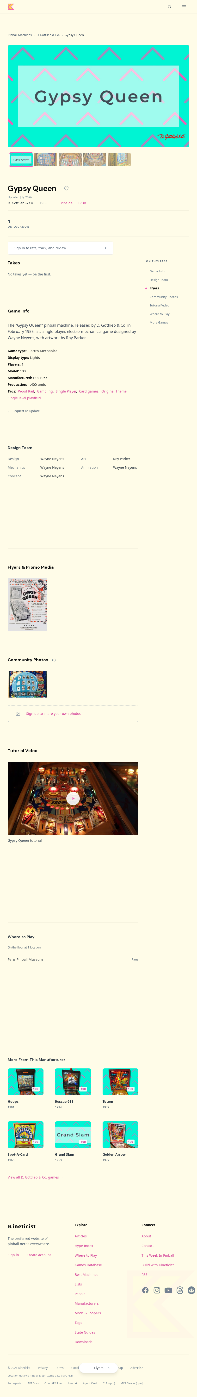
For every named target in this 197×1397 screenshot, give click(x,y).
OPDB (69, 1375)
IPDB (82, 203)
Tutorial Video (159, 305)
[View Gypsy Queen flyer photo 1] (27, 604)
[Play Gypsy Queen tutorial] (73, 798)
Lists (78, 1284)
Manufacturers (87, 1303)
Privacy (43, 1368)
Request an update (26, 411)
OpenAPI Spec (53, 1383)
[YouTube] (168, 1290)
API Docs (33, 1383)
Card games (88, 391)
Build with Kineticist (158, 1265)
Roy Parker (121, 458)
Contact (148, 1245)
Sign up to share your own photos (53, 713)
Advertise (136, 1368)
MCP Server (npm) (132, 1383)
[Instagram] (157, 1290)
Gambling (45, 391)
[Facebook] (145, 1290)
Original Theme (114, 391)
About (146, 1236)
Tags (78, 1322)
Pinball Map (37, 1375)
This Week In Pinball (158, 1255)
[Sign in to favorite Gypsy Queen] (66, 188)
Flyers (154, 288)
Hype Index (84, 1245)
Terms (59, 1368)
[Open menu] (184, 6)
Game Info (157, 271)
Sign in (13, 1255)
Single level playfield (24, 398)
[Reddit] (191, 1290)
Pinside (67, 203)
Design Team (159, 280)
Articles (81, 1236)
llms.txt (72, 1383)
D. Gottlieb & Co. (48, 35)
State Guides (85, 1332)
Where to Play (160, 314)
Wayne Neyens (52, 458)
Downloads (83, 1342)
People (80, 1293)
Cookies (76, 1368)
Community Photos (164, 297)
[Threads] (180, 1290)
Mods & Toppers (88, 1313)
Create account (39, 1255)
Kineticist (22, 1226)
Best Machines (86, 1274)
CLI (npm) (109, 1383)
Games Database (88, 1265)
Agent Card (90, 1383)
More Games (159, 322)
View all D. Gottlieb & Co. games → (35, 1177)
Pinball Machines (20, 35)
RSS (145, 1274)
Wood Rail (26, 391)
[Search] (169, 6)
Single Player (66, 391)
